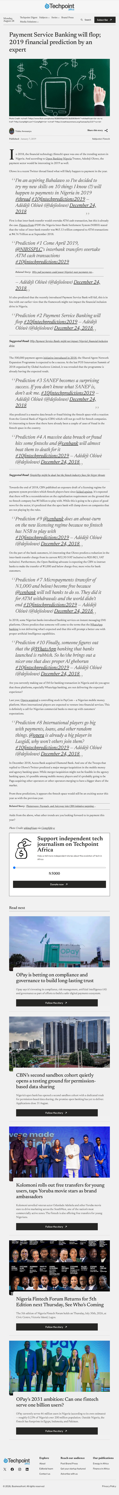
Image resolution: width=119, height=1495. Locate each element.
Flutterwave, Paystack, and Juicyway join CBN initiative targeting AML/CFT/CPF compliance (61, 806)
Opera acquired (29, 700)
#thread (22, 199)
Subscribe (102, 19)
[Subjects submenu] (49, 17)
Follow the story (54, 1002)
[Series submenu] (59, 17)
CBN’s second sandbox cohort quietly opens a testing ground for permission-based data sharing (56, 1081)
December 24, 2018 (73, 328)
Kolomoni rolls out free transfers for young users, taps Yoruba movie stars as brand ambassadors (60, 1191)
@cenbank (68, 443)
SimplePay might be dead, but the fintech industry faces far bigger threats (67, 475)
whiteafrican (30, 828)
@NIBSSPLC (28, 249)
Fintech (106, 139)
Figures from (26, 225)
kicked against (84, 492)
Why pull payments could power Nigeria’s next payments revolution (63, 272)
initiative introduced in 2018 (60, 358)
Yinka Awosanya (23, 131)
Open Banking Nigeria (59, 158)
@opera (36, 735)
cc (54, 828)
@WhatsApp (43, 649)
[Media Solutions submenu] (38, 22)
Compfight (46, 828)
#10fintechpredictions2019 (58, 199)
